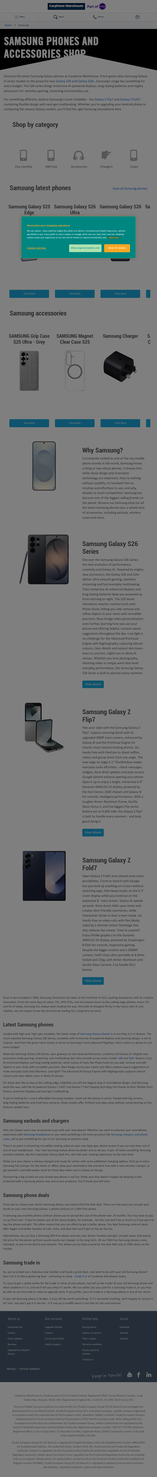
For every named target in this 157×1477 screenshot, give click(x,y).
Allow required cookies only (85, 248)
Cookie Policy (114, 238)
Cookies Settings (36, 248)
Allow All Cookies (117, 248)
